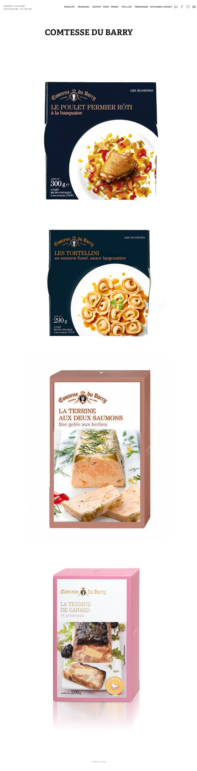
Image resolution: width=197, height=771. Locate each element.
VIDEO (106, 7)
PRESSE (114, 7)
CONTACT (167, 7)
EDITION (96, 7)
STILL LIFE (126, 7)
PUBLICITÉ (69, 7)
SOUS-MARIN (156, 7)
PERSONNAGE (141, 7)
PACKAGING (83, 7)
